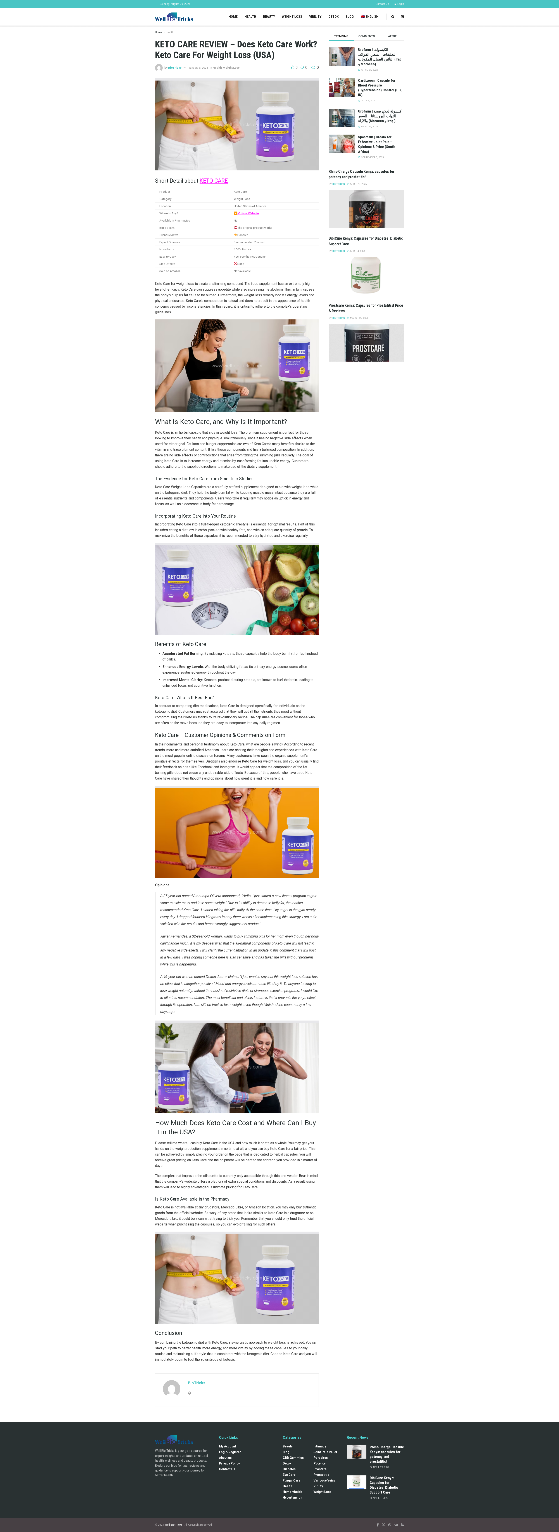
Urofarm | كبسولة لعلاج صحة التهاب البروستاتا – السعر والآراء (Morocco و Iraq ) (379, 116)
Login (400, 3)
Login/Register (230, 1452)
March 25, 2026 (358, 318)
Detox (333, 16)
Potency (320, 1463)
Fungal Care (291, 1480)
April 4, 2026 (357, 251)
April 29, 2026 (358, 184)
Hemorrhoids (292, 1492)
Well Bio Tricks (174, 1524)
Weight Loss (292, 16)
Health (250, 16)
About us (225, 1457)
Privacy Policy (229, 1463)
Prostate (320, 1469)
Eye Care (289, 1475)
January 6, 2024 (198, 67)
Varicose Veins (324, 1480)
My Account (227, 1446)
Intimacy (320, 1446)
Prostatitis (321, 1475)
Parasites (321, 1457)
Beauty (269, 16)
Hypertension (292, 1497)
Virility (315, 16)
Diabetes (289, 1469)
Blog (350, 16)
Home (233, 16)
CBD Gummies (293, 1457)
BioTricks (174, 67)
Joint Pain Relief (325, 1452)
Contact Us (382, 3)
